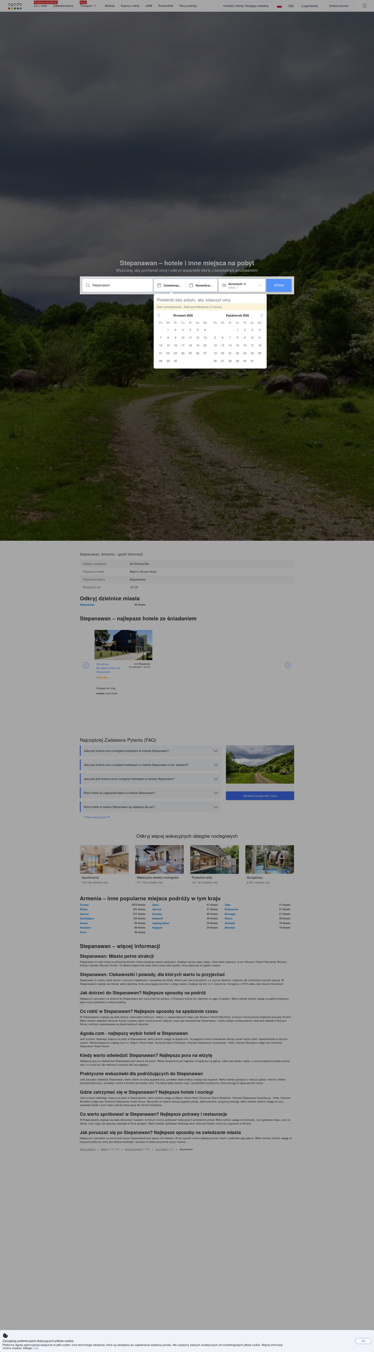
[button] (159, 315)
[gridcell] (168, 329)
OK (363, 1341)
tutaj (35, 1348)
